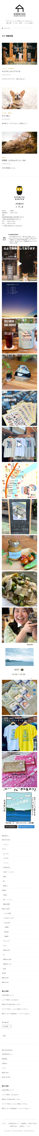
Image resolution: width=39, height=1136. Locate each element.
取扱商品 (4, 1059)
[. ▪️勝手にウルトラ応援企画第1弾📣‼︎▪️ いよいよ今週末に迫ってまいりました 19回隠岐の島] (19, 769)
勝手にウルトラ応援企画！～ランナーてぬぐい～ (16, 1013)
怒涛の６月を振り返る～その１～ (12, 1004)
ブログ (4, 849)
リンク (4, 1068)
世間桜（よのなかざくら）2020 (13, 160)
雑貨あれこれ (7, 964)
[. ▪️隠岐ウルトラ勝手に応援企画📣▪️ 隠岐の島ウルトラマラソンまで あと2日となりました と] (19, 697)
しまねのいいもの (8, 918)
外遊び (5, 895)
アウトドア (6, 941)
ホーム (4, 1123)
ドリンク (6, 844)
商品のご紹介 (6, 909)
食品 (4, 968)
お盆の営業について (8, 995)
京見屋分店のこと (7, 1054)
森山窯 (7, 932)
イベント (6, 863)
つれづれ (4, 68)
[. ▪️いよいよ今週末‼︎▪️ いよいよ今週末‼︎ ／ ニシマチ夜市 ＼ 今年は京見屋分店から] (19, 480)
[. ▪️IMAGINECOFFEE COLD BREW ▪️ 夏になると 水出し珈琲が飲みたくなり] (19, 336)
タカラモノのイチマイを (11, 71)
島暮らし (10, 113)
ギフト (5, 945)
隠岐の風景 (6, 904)
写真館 (4, 890)
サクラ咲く (6, 116)
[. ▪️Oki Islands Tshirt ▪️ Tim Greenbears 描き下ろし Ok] (19, 408)
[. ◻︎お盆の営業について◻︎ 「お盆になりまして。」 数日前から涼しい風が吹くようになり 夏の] (19, 299)
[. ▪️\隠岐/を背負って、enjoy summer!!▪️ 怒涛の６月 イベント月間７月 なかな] (19, 444)
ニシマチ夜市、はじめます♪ (10, 1000)
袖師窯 (7, 936)
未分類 (4, 973)
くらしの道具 (7, 913)
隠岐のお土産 (7, 959)
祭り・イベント (7, 899)
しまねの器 (6, 922)
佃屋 (4, 876)
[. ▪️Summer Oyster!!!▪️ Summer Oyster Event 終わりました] (19, 625)
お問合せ (4, 1063)
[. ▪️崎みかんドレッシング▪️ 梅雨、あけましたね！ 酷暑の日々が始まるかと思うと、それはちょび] (19, 552)
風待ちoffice (5, 982)
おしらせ (6, 853)
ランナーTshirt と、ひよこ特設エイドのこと (15, 1009)
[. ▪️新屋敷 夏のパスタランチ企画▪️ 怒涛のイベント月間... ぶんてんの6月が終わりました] (19, 589)
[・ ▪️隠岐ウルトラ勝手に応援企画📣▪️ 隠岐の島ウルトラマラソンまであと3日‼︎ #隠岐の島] (19, 733)
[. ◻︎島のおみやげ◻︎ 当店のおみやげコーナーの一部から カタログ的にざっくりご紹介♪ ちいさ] (19, 263)
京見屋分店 (11, 68)
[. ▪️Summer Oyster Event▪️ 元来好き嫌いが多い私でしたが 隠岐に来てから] (19, 661)
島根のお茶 (6, 950)
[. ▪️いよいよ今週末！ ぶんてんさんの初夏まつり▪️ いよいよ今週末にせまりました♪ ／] (19, 805)
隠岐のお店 (5, 978)
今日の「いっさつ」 (9, 872)
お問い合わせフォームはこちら (13, 225)
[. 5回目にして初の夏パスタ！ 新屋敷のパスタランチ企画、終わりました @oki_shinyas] (19, 516)
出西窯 (7, 927)
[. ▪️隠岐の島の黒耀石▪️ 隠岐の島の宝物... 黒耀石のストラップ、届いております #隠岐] (19, 372)
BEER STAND (6, 840)
